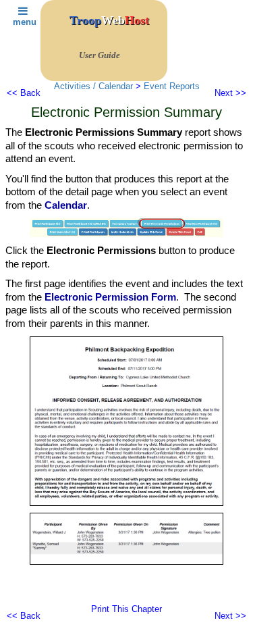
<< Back (23, 93)
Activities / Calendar (93, 86)
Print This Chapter (126, 609)
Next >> (230, 93)
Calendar (66, 205)
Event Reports (172, 86)
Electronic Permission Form (110, 297)
